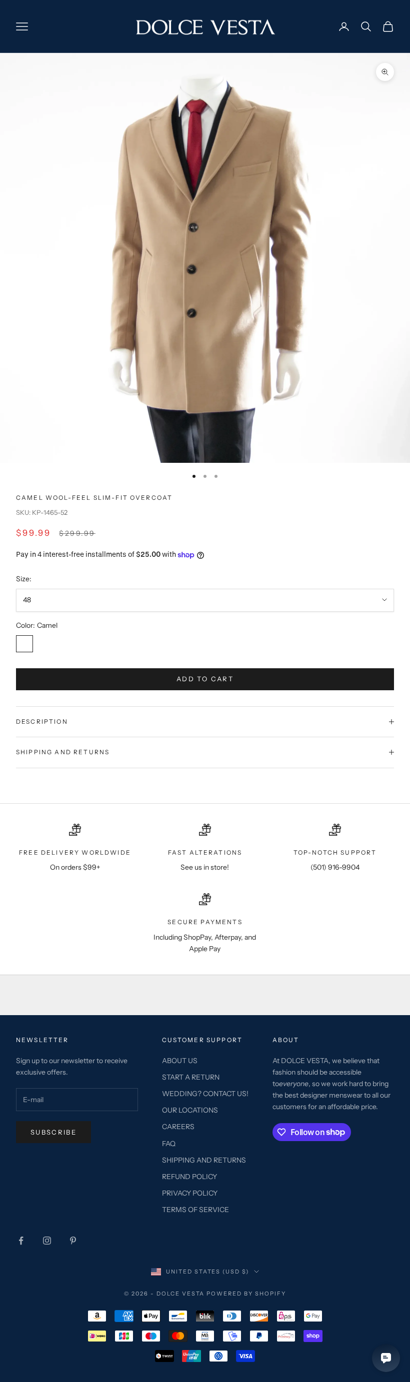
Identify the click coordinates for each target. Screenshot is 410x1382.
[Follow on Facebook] (21, 1241)
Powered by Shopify (246, 1293)
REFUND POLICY (189, 1176)
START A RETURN (191, 1077)
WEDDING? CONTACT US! (205, 1093)
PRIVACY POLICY (190, 1193)
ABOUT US (180, 1060)
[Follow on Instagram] (47, 1241)
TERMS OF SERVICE (195, 1209)
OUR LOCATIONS (190, 1110)
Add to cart (205, 679)
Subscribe (53, 1132)
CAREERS (178, 1126)
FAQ (169, 1143)
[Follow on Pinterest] (73, 1241)
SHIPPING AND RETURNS (204, 1160)
